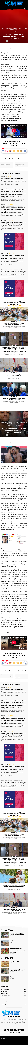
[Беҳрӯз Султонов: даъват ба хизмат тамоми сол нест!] (5, 971)
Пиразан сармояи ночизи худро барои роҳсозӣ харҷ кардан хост (14, 374)
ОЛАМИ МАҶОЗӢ (4, 188)
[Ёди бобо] (5, 943)
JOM (14, 329)
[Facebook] (7, 48)
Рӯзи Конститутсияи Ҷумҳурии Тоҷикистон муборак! (20, 165)
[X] (10, 48)
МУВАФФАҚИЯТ (4, 220)
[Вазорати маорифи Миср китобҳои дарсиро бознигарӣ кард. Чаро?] (14, 314)
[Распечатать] (19, 48)
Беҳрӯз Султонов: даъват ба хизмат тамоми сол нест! (17, 969)
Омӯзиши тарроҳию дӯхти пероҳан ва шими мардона (17, 933)
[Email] (16, 48)
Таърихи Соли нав (14, 961)
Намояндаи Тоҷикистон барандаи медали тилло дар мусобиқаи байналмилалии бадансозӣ (17, 950)
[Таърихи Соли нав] (5, 964)
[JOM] (7, 41)
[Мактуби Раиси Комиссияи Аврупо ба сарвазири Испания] (14, 389)
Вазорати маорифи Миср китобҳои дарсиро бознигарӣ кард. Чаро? (14, 323)
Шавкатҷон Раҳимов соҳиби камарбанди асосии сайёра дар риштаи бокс (5, 165)
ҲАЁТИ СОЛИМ (4, 28)
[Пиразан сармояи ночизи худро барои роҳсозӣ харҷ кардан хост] (14, 365)
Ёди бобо (12, 941)
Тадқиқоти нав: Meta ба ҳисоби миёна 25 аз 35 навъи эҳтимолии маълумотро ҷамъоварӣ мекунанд (13, 257)
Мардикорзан (13, 977)
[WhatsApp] (13, 48)
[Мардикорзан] (5, 979)
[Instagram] (11, 1032)
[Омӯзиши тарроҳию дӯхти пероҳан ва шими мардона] (5, 935)
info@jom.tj (10, 1026)
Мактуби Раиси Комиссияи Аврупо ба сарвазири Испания (14, 398)
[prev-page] (12, 407)
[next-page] (15, 407)
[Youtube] (19, 1032)
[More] (22, 48)
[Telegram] (13, 1032)
